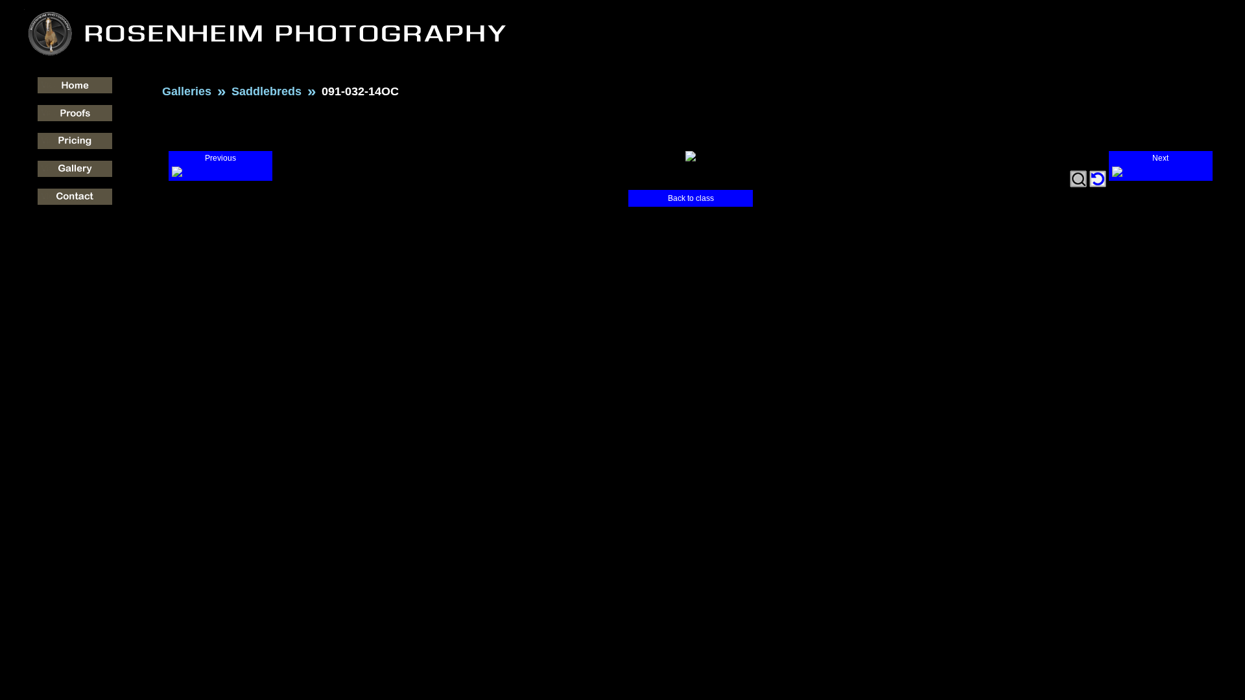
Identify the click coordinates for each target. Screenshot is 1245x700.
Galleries (186, 91)
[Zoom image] (1078, 178)
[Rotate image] (1097, 178)
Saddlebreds (266, 91)
